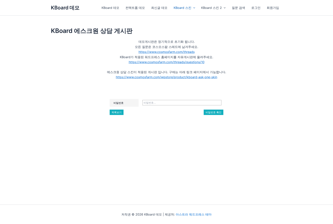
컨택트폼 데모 (135, 8)
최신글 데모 (159, 8)
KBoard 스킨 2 (211, 8)
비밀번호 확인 (213, 112)
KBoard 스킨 (182, 8)
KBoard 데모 (65, 8)
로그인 (256, 8)
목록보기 (117, 112)
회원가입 (273, 8)
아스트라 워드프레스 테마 (194, 214)
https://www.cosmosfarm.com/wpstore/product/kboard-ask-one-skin (166, 77)
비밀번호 (119, 102)
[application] (193, 7)
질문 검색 (238, 8)
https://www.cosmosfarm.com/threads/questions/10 (166, 62)
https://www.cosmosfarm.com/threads (167, 52)
